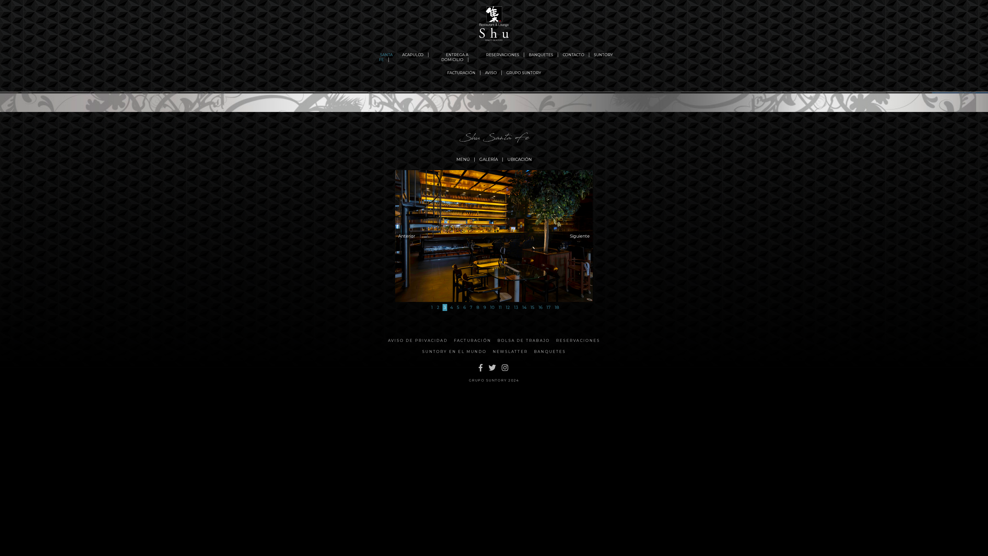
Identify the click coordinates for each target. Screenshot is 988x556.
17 (548, 307)
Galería (488, 159)
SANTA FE (386, 57)
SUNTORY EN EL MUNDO (454, 351)
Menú (463, 159)
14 (524, 307)
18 (557, 307)
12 (508, 307)
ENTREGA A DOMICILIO (454, 57)
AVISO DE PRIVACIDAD (418, 340)
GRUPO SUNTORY (523, 73)
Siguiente (580, 236)
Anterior (406, 236)
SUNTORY (603, 55)
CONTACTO (573, 55)
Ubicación (519, 159)
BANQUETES (541, 55)
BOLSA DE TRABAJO (523, 340)
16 (540, 307)
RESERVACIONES (502, 55)
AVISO (491, 73)
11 (500, 307)
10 (492, 307)
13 (516, 307)
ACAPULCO (413, 55)
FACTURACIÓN (461, 73)
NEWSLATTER (510, 351)
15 (532, 307)
